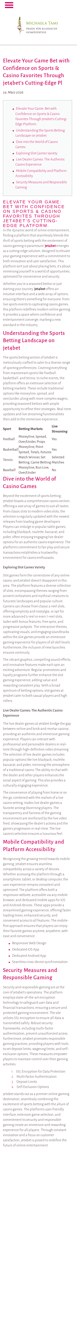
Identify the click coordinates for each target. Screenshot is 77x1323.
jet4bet (50, 246)
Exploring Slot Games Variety (36, 153)
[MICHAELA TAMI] (38, 23)
